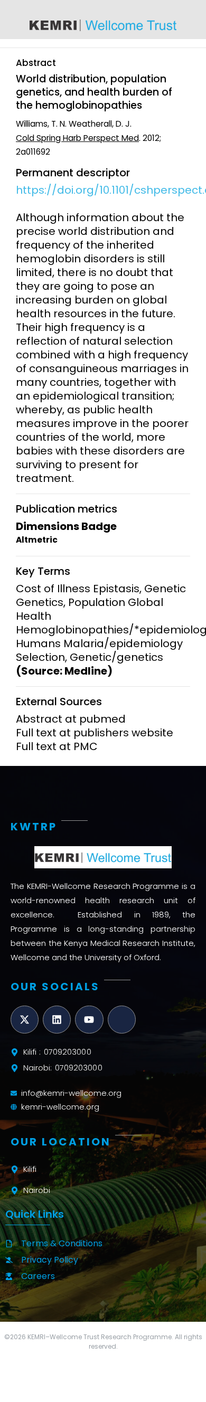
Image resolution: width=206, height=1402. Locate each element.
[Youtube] (89, 1020)
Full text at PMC (57, 746)
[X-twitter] (25, 1020)
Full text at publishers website (94, 732)
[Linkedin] (57, 1020)
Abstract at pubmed (71, 719)
